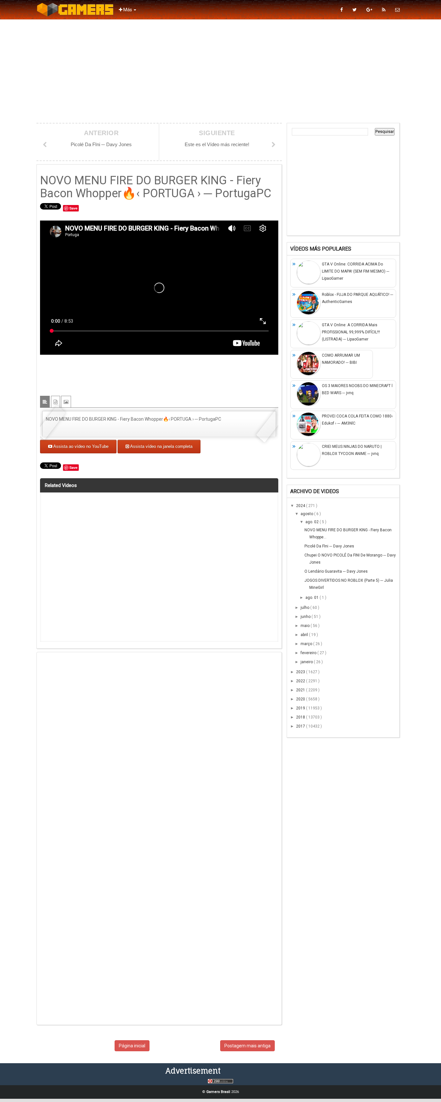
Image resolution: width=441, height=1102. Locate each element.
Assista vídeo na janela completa (160, 446)
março (307, 644)
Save (73, 208)
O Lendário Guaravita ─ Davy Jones (336, 571)
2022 (301, 681)
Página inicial (132, 1045)
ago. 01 (312, 597)
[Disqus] (159, 748)
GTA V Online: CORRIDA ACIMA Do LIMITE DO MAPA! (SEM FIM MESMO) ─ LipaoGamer (355, 271)
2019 (301, 708)
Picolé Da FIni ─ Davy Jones (329, 546)
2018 (301, 717)
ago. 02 (312, 522)
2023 (301, 672)
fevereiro (309, 653)
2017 (301, 726)
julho (305, 607)
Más (127, 9)
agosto (307, 514)
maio (306, 625)
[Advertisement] (220, 71)
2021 (301, 690)
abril (305, 634)
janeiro (307, 662)
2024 (301, 505)
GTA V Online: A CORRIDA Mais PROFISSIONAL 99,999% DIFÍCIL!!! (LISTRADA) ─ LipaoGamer (351, 332)
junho (306, 616)
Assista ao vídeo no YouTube (80, 446)
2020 (301, 699)
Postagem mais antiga (247, 1045)
